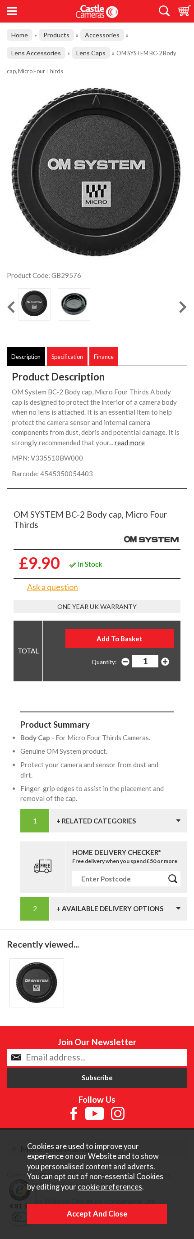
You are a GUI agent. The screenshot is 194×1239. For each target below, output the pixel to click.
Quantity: (104, 662)
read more (130, 442)
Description (26, 356)
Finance (104, 356)
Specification (67, 356)
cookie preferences (110, 1186)
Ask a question (52, 587)
